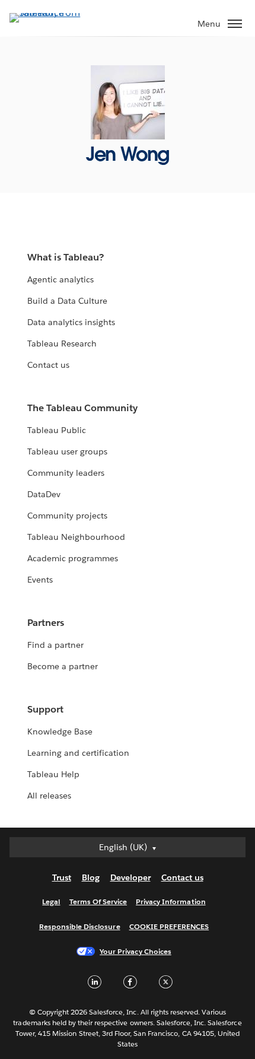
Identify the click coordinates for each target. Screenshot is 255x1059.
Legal (51, 901)
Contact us (48, 365)
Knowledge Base (60, 731)
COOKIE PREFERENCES (169, 926)
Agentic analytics (60, 279)
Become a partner (62, 666)
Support (45, 709)
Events (40, 579)
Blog (91, 877)
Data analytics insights (71, 322)
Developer (130, 877)
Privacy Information (171, 901)
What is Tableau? (65, 257)
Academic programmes (72, 558)
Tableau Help (53, 774)
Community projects (67, 515)
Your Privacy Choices (135, 951)
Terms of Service (98, 901)
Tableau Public (56, 430)
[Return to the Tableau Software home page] (51, 13)
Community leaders (65, 473)
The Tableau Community (82, 408)
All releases (49, 795)
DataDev (43, 494)
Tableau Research (62, 343)
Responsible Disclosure (79, 926)
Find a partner (55, 645)
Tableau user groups (67, 451)
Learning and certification (78, 753)
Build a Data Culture (67, 300)
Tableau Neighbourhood (76, 537)
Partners (45, 622)
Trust (61, 877)
